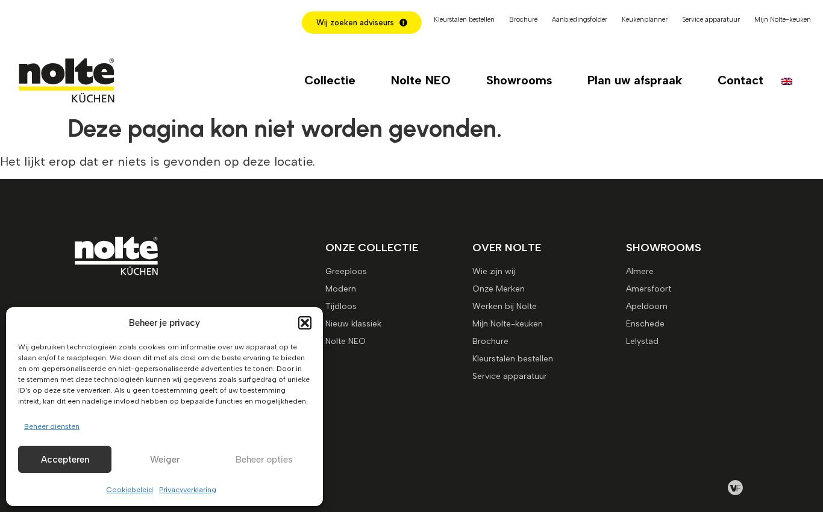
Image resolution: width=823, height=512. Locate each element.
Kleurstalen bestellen (464, 19)
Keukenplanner (645, 19)
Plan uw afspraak (634, 80)
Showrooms (519, 80)
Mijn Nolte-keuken (782, 19)
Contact (740, 80)
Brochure (523, 19)
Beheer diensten (52, 426)
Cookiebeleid (130, 489)
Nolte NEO (421, 80)
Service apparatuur (711, 19)
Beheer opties (264, 459)
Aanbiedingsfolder (579, 19)
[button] (305, 323)
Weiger (165, 459)
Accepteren (65, 459)
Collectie (329, 80)
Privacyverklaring (187, 489)
